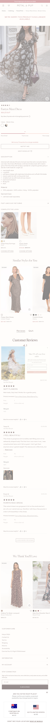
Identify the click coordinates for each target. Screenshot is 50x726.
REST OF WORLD (36, 721)
